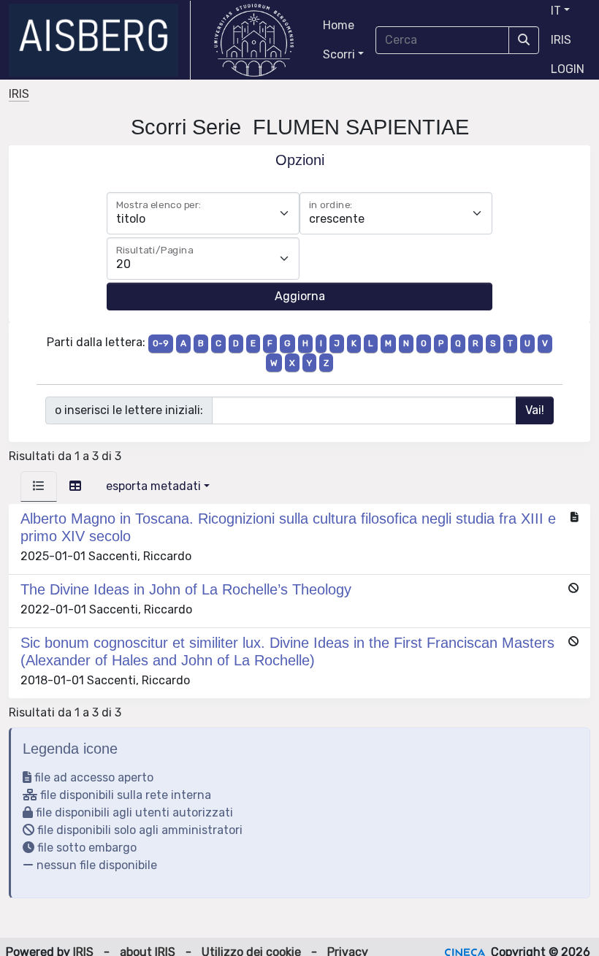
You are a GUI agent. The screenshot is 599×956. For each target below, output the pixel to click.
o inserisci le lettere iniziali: (129, 410)
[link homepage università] (253, 40)
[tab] (38, 486)
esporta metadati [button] (153, 486)
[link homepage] (100, 40)
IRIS (561, 40)
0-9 (161, 343)
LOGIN (567, 69)
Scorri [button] (339, 54)
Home (338, 25)
